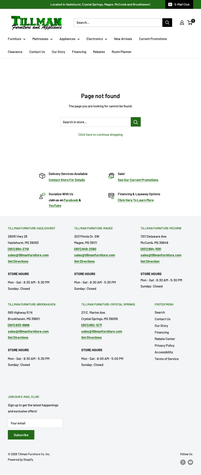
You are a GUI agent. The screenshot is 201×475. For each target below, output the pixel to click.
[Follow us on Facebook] (183, 462)
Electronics (95, 39)
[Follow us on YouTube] (190, 462)
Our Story (58, 52)
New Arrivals (123, 39)
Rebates (99, 52)
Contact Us (37, 52)
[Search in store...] (136, 122)
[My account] (182, 22)
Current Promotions (153, 39)
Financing (79, 52)
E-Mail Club (182, 4)
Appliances (67, 39)
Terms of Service (167, 359)
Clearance (15, 52)
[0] (189, 22)
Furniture (14, 39)
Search (160, 312)
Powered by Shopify (20, 459)
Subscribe (21, 435)
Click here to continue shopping (100, 134)
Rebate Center (165, 339)
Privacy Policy (165, 345)
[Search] (167, 22)
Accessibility (164, 352)
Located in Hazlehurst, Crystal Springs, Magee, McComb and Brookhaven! (100, 4)
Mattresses (40, 39)
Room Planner (122, 52)
